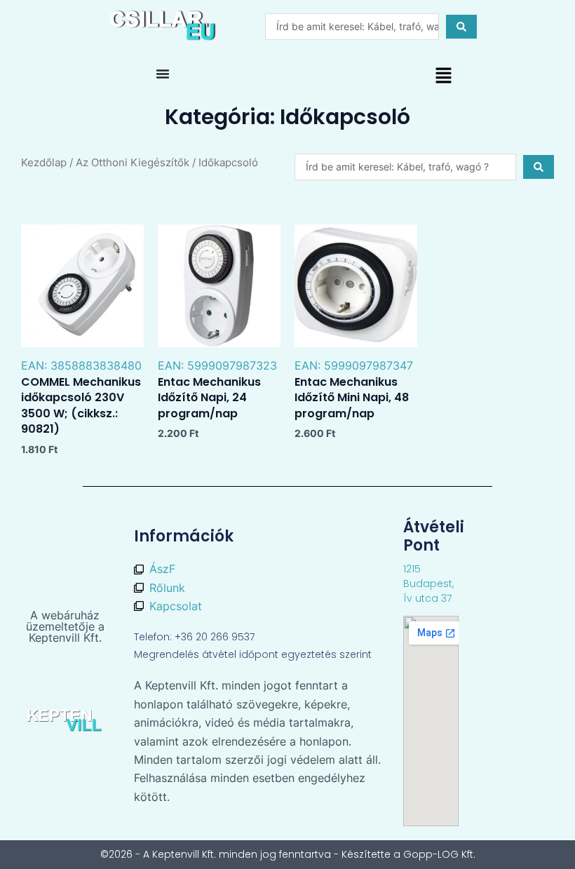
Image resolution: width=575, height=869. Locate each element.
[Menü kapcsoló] (163, 74)
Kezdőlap (44, 162)
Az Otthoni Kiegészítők (132, 162)
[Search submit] (461, 27)
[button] (443, 77)
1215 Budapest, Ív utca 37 (428, 583)
